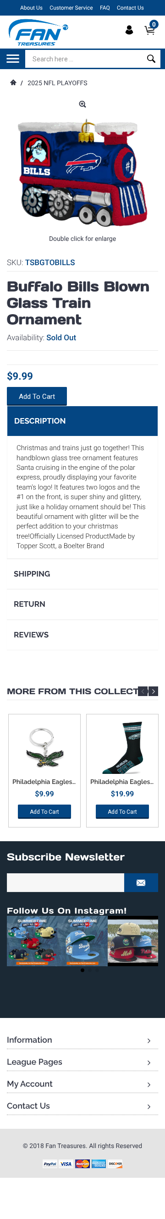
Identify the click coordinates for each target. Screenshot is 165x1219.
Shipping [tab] (32, 573)
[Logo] (39, 32)
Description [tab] (40, 420)
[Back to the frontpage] (13, 83)
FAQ (105, 8)
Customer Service (71, 8)
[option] (44, 774)
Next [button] (153, 691)
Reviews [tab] (31, 634)
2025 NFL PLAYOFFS (57, 83)
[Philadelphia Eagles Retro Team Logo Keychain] (44, 748)
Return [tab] (29, 604)
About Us (31, 8)
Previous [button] (143, 691)
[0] (152, 38)
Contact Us (130, 8)
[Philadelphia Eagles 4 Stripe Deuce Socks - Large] (122, 748)
